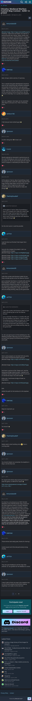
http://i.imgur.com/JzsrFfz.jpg (19, 257)
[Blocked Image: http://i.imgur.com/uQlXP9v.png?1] (16, 32)
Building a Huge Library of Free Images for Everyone (16, 643)
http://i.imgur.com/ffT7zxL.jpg (19, 259)
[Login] (25, 2)
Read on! (4, 58)
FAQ (6, 672)
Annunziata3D (7, 15)
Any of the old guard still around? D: (14, 658)
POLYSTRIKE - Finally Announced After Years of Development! (17, 648)
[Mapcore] (6, 2)
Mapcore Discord (9, 684)
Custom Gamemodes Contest (12, 668)
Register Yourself (21, 611)
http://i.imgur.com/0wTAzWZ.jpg (20, 255)
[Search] (21, 2)
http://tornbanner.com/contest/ (10, 60)
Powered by (16, 698)
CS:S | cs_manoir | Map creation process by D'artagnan (17, 662)
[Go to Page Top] (29, 698)
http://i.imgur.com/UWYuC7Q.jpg (20, 359)
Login (7, 611)
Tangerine (7, 676)
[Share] (29, 18)
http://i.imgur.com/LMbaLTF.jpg (19, 365)
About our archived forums (12, 680)
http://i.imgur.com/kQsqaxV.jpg (19, 383)
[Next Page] (18, 594)
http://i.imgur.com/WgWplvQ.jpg (20, 252)
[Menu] (30, 2)
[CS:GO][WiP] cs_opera (11, 654)
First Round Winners (9, 515)
